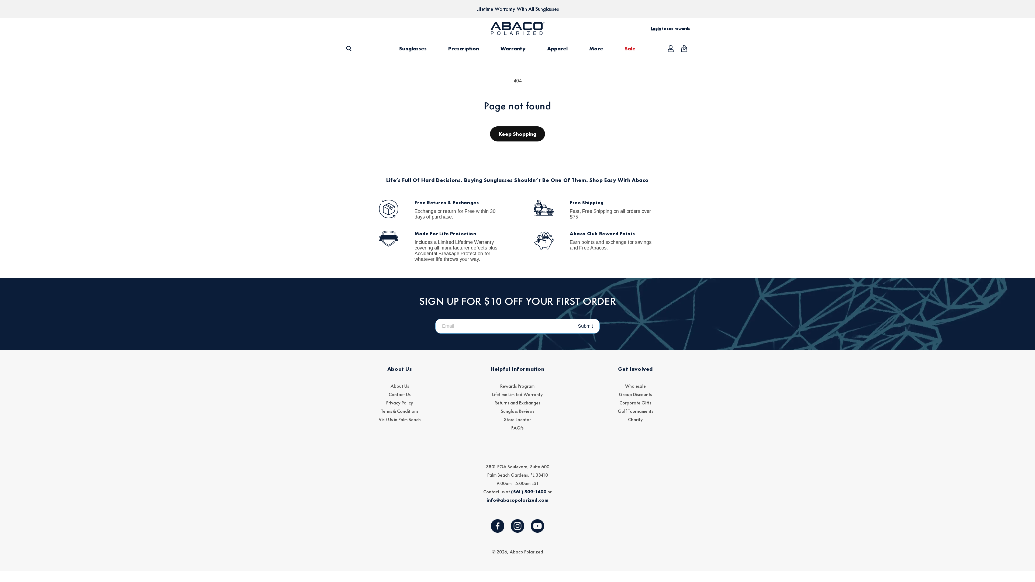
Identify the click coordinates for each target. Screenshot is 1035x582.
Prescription (463, 48)
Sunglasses (413, 48)
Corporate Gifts (635, 403)
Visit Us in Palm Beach (400, 419)
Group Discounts (635, 394)
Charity (635, 419)
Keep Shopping (517, 133)
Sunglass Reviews (517, 411)
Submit (585, 326)
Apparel (557, 48)
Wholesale (635, 386)
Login (656, 28)
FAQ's (517, 428)
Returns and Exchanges (517, 403)
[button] (348, 48)
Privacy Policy (399, 403)
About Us (400, 386)
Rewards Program (517, 386)
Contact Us (399, 394)
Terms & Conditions (399, 411)
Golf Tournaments (635, 411)
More (596, 48)
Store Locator (517, 419)
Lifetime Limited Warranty (517, 394)
